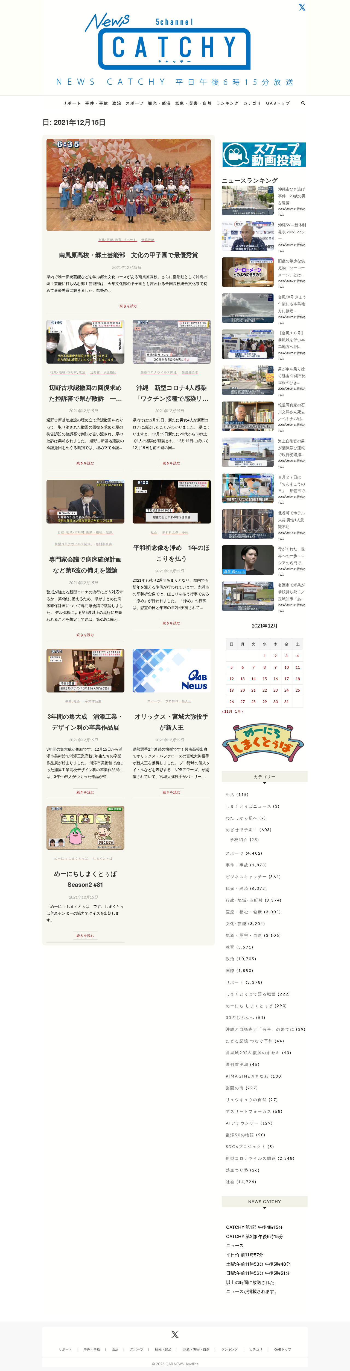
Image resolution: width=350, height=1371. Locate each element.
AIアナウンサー (242, 1123)
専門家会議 (104, 544)
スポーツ (135, 103)
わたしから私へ (242, 818)
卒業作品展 (93, 701)
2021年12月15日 (126, 267)
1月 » (239, 711)
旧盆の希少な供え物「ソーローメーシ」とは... (291, 267)
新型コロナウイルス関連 (159, 372)
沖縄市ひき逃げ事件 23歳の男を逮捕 (291, 196)
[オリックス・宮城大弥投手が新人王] (172, 670)
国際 (230, 970)
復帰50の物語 (240, 1134)
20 (242, 690)
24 (286, 690)
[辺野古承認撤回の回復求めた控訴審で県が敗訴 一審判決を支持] (85, 342)
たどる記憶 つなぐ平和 (249, 1041)
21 (253, 690)
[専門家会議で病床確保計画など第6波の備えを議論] (85, 502)
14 (253, 678)
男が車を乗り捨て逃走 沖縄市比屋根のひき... (292, 376)
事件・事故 (96, 103)
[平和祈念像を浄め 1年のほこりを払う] (172, 502)
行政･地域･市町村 (63, 372)
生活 (230, 794)
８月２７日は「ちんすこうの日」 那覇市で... (292, 484)
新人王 (187, 701)
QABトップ (278, 103)
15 (264, 678)
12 (231, 678)
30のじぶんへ (240, 1017)
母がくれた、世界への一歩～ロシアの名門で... (291, 555)
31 (286, 701)
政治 (117, 103)
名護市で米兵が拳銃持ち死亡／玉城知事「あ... (291, 591)
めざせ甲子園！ (242, 829)
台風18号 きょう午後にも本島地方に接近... (292, 304)
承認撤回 (109, 372)
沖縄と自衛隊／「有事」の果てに (260, 1029)
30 (275, 701)
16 (275, 678)
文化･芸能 (105, 239)
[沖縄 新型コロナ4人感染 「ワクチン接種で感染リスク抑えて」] (172, 342)
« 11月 (227, 711)
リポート (72, 103)
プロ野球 (172, 701)
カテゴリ (252, 103)
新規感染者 (190, 372)
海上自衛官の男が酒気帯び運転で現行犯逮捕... (291, 448)
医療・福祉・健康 (99, 532)
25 (298, 690)
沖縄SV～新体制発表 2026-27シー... (292, 231)
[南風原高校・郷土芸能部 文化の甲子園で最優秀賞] (128, 185)
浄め (185, 532)
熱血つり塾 (237, 1170)
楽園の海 (235, 1088)
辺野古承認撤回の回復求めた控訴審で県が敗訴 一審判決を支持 (85, 398)
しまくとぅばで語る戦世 (251, 994)
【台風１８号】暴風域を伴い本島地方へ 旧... (291, 340)
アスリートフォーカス (249, 1111)
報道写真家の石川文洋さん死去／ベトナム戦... (291, 412)
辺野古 (95, 372)
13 (242, 678)
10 (286, 667)
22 (264, 690)
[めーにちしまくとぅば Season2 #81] (85, 828)
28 (253, 701)
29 (264, 701)
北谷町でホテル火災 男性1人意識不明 (291, 519)
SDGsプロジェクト (246, 1146)
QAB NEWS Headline (182, 1364)
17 (286, 678)
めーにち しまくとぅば (71, 858)
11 (298, 667)
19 (231, 690)
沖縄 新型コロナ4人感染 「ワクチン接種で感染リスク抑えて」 (172, 398)
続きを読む (129, 306)
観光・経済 (159, 103)
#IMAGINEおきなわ (247, 1076)
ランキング (227, 103)
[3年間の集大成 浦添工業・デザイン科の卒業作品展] (85, 670)
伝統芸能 (147, 239)
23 (275, 690)
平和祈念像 (170, 532)
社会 (154, 532)
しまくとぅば (103, 858)
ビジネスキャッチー (246, 876)
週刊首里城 (237, 1064)
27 (242, 701)
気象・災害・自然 (193, 103)
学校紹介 (239, 839)
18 (298, 678)
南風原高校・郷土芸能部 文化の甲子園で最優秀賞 (128, 254)
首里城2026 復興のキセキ (253, 1052)
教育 (118, 239)
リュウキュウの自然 (246, 1099)
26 (231, 701)
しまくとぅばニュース (249, 806)
